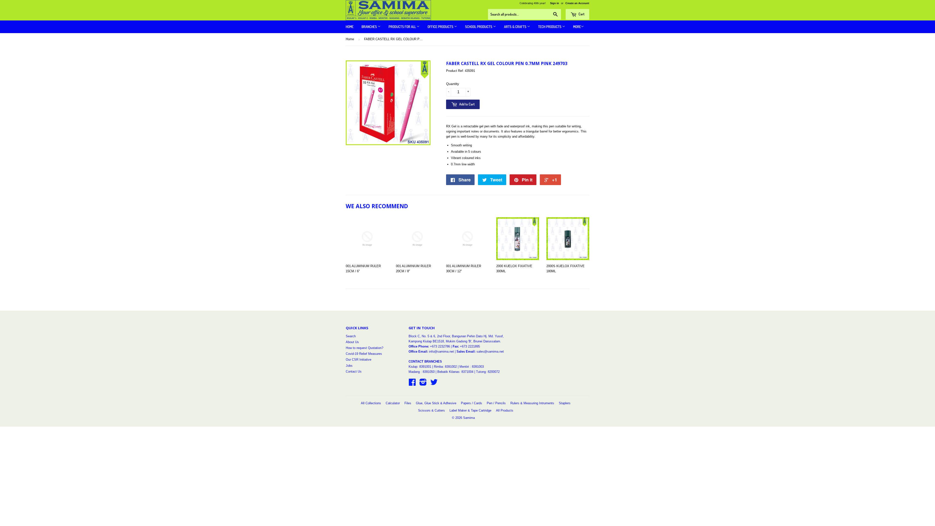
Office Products (441, 27)
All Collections (371, 403)
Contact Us (354, 371)
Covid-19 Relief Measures (364, 354)
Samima (469, 418)
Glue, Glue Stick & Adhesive (436, 403)
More (577, 27)
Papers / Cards (471, 403)
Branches (370, 27)
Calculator (393, 403)
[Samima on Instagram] (423, 384)
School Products (479, 27)
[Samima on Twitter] (434, 384)
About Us (352, 342)
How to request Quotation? (364, 348)
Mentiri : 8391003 (471, 366)
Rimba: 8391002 (445, 366)
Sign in (554, 3)
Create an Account (577, 3)
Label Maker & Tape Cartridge (470, 410)
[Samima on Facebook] (412, 384)
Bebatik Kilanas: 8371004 (455, 372)
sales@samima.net (490, 351)
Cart (581, 14)
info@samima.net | (443, 351)
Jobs (349, 365)
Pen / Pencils (496, 403)
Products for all (403, 27)
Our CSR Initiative (358, 359)
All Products (504, 410)
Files (407, 403)
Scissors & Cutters (431, 410)
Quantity (452, 84)
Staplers (564, 403)
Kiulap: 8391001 (420, 366)
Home (350, 27)
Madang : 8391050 (422, 372)
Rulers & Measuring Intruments (532, 403)
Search (351, 336)
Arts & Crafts (515, 27)
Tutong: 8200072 (488, 372)
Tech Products (550, 27)
